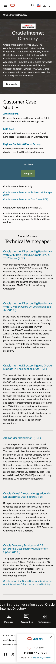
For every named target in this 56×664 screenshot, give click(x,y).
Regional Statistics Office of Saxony (21, 144)
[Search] (32, 5)
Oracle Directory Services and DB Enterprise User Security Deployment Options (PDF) (25, 549)
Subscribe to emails (11, 644)
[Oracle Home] (13, 5)
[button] (5, 5)
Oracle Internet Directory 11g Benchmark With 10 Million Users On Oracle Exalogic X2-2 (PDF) (27, 307)
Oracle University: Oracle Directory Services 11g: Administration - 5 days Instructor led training (27, 582)
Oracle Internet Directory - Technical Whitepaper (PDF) (28, 194)
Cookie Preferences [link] (11, 640)
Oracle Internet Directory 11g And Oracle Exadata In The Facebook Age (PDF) (27, 367)
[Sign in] (44, 5)
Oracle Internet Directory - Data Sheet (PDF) (25, 199)
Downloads (11, 84)
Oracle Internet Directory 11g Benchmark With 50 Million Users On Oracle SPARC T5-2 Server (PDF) (27, 255)
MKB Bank (8, 128)
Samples (28, 173)
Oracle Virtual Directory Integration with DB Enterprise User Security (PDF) (27, 495)
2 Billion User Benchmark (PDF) (22, 437)
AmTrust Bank (11, 113)
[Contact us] (50, 5)
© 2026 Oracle (9, 635)
